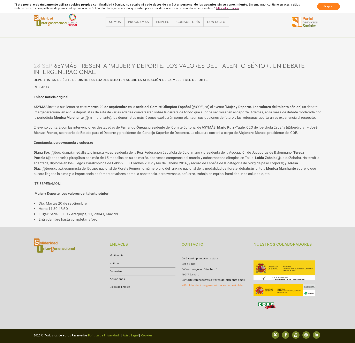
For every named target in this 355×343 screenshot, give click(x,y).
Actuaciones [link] (117, 279)
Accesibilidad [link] (236, 285)
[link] (305, 25)
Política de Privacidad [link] (104, 335)
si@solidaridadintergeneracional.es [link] (204, 285)
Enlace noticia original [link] (51, 97)
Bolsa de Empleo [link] (120, 287)
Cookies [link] (146, 335)
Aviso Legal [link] (131, 335)
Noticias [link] (115, 263)
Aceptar (328, 6)
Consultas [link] (116, 271)
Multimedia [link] (116, 255)
